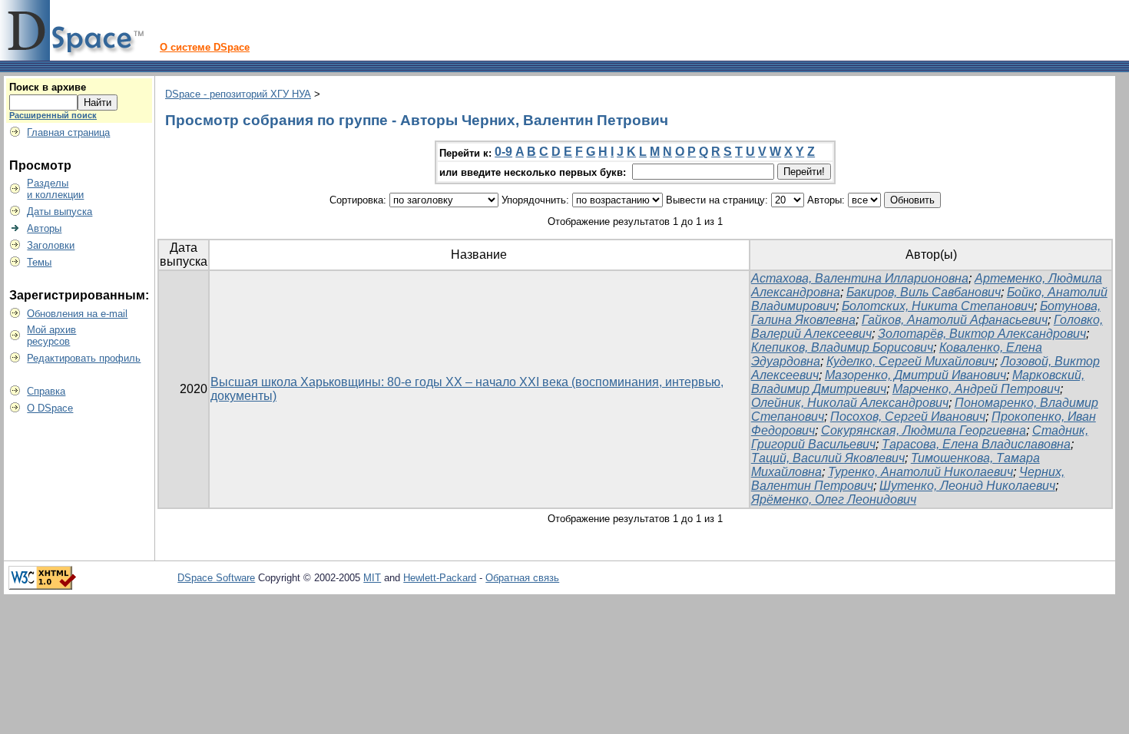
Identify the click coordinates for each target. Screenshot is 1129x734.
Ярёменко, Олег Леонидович (833, 499)
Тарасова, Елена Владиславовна (976, 444)
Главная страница (68, 132)
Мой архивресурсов (51, 335)
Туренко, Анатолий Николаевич (920, 471)
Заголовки (50, 245)
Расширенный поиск (53, 115)
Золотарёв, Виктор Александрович (982, 333)
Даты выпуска (59, 211)
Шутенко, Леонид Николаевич (967, 485)
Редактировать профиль (84, 358)
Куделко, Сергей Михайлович (910, 361)
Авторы (44, 228)
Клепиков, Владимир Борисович (842, 347)
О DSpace (50, 408)
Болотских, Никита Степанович (938, 305)
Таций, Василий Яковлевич (828, 458)
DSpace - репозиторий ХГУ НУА (238, 94)
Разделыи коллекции (55, 188)
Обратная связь (522, 578)
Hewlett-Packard (439, 578)
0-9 (503, 151)
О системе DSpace (205, 47)
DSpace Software (216, 578)
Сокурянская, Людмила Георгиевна (923, 430)
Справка (46, 391)
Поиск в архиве (47, 87)
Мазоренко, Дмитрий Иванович (915, 375)
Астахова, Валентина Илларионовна (859, 278)
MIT (372, 578)
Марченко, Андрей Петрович (976, 388)
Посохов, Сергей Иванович (907, 416)
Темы (39, 262)
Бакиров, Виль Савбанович (923, 292)
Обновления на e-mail (77, 313)
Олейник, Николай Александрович (850, 402)
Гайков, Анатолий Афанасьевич (955, 319)
